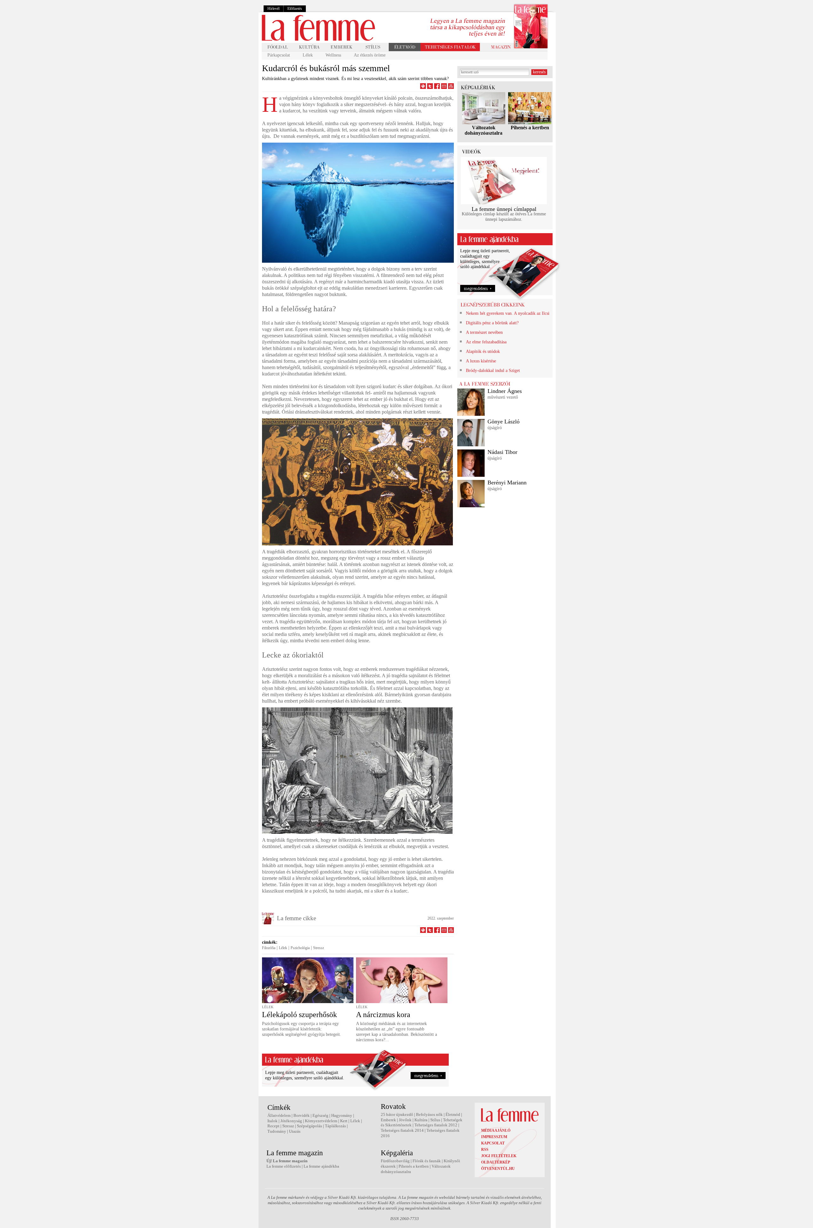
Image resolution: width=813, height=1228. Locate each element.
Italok (272, 1120)
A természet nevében (484, 332)
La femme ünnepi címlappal (504, 209)
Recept (273, 1125)
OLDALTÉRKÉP (495, 1162)
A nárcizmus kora (383, 1014)
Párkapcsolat (278, 55)
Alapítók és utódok (483, 351)
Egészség (320, 1115)
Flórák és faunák (427, 1160)
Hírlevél (273, 8)
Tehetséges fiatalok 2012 (435, 1125)
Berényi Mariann (507, 482)
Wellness (333, 55)
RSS (484, 1149)
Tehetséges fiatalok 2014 (402, 1130)
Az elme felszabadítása (486, 342)
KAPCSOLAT (493, 1143)
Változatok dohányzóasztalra (483, 130)
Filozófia (268, 948)
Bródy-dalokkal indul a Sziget (493, 370)
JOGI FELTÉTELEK (498, 1156)
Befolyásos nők (429, 1114)
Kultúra (420, 1119)
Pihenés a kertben (530, 127)
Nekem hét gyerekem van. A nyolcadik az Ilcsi (507, 313)
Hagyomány (341, 1115)
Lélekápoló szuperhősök (299, 1014)
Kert (343, 1120)
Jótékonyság (291, 1120)
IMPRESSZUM (494, 1137)
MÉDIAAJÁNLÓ (495, 1130)
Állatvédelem (279, 1115)
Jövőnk (405, 1119)
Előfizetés (294, 8)
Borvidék (301, 1115)
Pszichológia (300, 948)
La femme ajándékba (321, 1166)
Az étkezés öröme (370, 55)
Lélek (308, 55)
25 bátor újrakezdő (397, 1114)
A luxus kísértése (481, 361)
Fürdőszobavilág (395, 1160)
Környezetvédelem (321, 1120)
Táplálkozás (335, 1125)
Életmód (453, 1114)
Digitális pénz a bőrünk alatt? (492, 322)
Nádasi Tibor (502, 452)
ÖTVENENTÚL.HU (498, 1168)
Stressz (318, 948)
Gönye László (503, 421)
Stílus (435, 1119)
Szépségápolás (309, 1125)
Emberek (388, 1119)
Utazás (294, 1131)
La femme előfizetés (283, 1166)
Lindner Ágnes (504, 391)
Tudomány (276, 1131)
